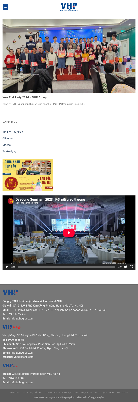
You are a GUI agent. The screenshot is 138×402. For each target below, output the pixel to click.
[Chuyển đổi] (134, 132)
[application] (69, 232)
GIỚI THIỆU (15, 392)
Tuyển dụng (9, 151)
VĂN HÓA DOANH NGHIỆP (58, 392)
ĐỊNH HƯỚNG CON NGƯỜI (115, 392)
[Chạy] (7, 267)
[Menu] (5, 7)
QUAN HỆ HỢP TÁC (33, 392)
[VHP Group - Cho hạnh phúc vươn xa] (69, 7)
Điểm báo (8, 138)
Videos (7, 145)
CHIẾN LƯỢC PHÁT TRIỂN (87, 392)
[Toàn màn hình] (131, 267)
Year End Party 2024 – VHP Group (25, 97)
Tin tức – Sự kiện (13, 132)
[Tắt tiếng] (125, 267)
